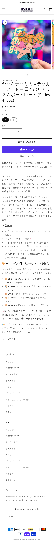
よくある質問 (12, 374)
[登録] (45, 516)
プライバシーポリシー (16, 393)
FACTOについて (12, 368)
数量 (4, 126)
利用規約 (10, 406)
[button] (3, 10)
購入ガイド (11, 380)
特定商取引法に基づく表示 (18, 399)
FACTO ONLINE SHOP (23, 539)
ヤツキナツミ (32, 166)
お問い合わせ (12, 387)
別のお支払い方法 (27, 156)
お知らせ (10, 362)
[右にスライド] (33, 75)
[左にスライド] (21, 75)
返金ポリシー (12, 412)
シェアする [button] (10, 339)
